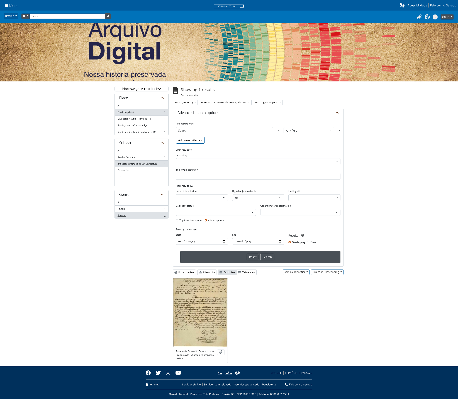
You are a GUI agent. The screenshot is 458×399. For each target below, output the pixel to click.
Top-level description (187, 169)
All (119, 105)
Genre (124, 194)
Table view (248, 272)
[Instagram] (168, 373)
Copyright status (185, 205)
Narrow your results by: (141, 88)
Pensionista (269, 384)
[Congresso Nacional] (228, 373)
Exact (313, 242)
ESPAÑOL (291, 372)
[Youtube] (177, 373)
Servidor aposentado (246, 384)
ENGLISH (276, 372)
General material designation (275, 205)
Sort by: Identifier (295, 272)
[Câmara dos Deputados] (220, 373)
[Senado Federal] (229, 6)
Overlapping (298, 242)
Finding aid (294, 191)
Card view (229, 272)
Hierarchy (209, 272)
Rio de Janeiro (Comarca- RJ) (141, 126)
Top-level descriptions (191, 220)
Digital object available (244, 191)
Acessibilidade (417, 5)
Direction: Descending (326, 272)
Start (178, 234)
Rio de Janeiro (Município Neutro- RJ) (141, 132)
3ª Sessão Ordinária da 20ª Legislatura (141, 164)
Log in (446, 16)
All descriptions (216, 220)
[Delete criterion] (339, 130)
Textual (141, 209)
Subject (125, 142)
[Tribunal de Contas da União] (237, 373)
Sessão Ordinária (141, 158)
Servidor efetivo (191, 384)
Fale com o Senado (443, 5)
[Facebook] (149, 373)
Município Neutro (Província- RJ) (141, 119)
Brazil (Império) (141, 113)
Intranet (154, 384)
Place (123, 97)
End (234, 234)
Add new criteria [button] (189, 140)
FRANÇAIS (305, 372)
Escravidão (141, 171)
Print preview (186, 272)
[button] (403, 5)
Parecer (141, 216)
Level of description (186, 191)
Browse (10, 16)
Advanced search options (198, 112)
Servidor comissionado (218, 384)
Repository (181, 155)
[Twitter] (158, 373)
